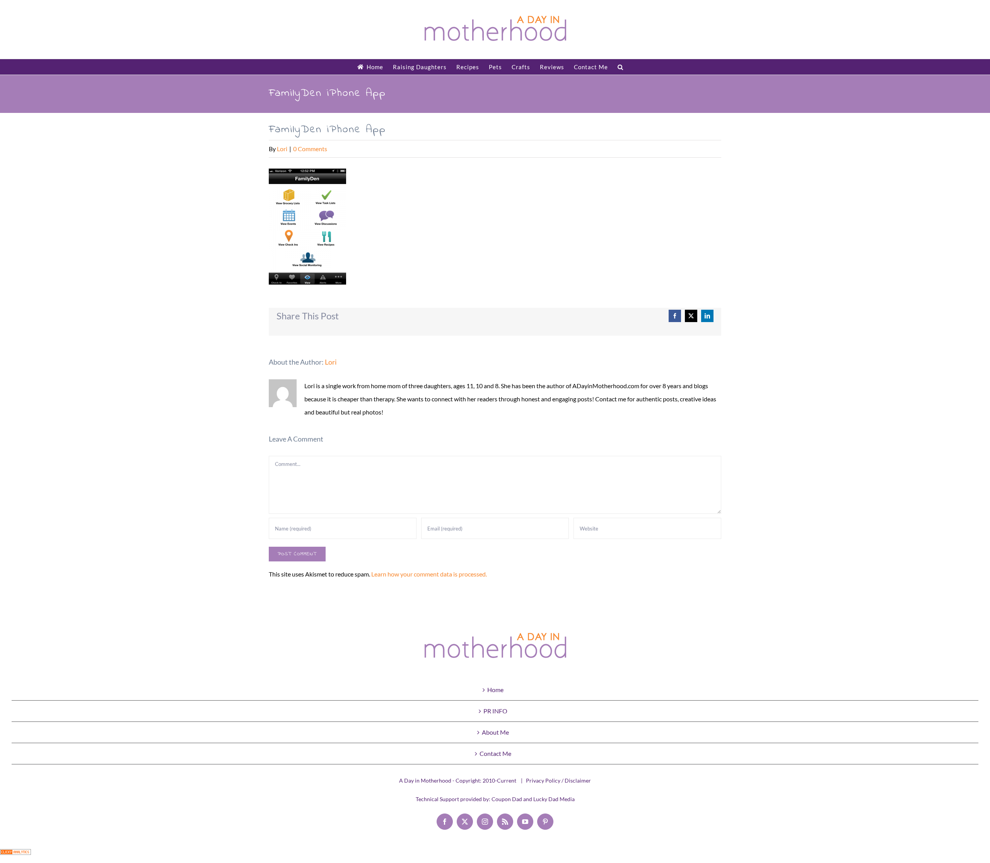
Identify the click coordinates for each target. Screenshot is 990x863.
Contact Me (495, 753)
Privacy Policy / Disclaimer (558, 780)
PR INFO (495, 711)
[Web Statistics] (15, 855)
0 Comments (310, 148)
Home (495, 689)
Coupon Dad (507, 799)
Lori (282, 148)
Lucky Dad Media (554, 799)
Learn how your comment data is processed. (429, 574)
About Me (495, 732)
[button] (620, 67)
